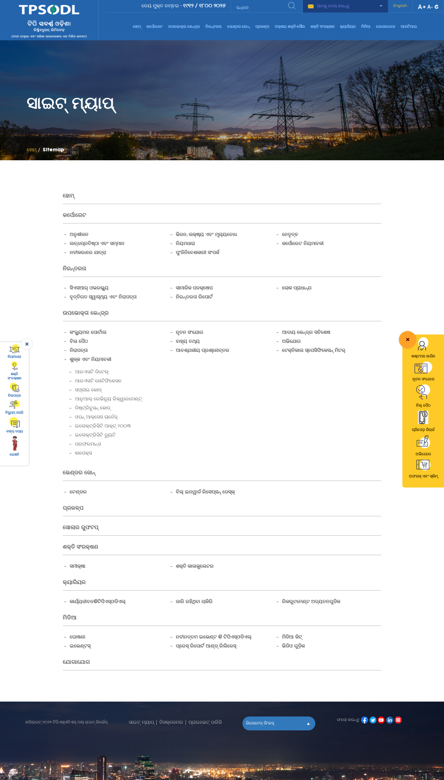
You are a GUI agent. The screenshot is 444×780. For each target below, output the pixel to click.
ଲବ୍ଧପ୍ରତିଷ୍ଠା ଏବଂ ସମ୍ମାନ (97, 243)
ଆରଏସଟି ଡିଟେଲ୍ (92, 372)
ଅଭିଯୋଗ (291, 341)
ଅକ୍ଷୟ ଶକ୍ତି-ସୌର (290, 27)
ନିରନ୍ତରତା (213, 27)
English (400, 6)
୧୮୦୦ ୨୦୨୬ (212, 6)
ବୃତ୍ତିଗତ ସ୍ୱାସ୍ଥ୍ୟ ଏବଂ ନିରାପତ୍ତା (103, 297)
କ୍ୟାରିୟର (348, 27)
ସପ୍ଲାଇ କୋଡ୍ (88, 390)
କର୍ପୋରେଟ (154, 27)
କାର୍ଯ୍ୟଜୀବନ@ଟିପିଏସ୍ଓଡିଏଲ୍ (98, 602)
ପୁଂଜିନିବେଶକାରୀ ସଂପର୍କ (197, 253)
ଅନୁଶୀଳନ (79, 234)
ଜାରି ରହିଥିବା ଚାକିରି (194, 602)
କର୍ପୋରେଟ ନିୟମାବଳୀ (303, 243)
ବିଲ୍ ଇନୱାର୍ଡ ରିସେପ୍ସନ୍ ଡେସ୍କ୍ (205, 492)
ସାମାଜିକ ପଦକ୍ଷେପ (194, 288)
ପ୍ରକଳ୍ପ (262, 27)
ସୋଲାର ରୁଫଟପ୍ (81, 528)
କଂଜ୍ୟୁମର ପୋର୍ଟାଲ (88, 332)
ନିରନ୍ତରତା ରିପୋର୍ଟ (194, 297)
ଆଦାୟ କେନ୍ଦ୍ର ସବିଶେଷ (306, 332)
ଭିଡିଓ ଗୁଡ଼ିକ (293, 646)
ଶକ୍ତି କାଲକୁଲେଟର (195, 566)
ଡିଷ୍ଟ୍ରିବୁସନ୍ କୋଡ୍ (92, 408)
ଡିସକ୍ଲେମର (171, 722)
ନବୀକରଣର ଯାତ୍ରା (88, 253)
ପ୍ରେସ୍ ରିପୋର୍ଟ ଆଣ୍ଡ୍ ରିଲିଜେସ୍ (206, 646)
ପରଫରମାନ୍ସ (88, 444)
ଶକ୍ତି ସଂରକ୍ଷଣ (322, 27)
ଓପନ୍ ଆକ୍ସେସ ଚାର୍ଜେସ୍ (96, 417)
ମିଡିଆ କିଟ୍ (292, 637)
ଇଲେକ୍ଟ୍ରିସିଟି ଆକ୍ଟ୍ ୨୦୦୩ (103, 426)
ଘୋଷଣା (77, 637)
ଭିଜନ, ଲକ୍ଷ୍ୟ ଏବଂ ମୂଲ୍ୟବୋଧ (206, 234)
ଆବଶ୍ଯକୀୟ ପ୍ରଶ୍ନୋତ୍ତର (202, 350)
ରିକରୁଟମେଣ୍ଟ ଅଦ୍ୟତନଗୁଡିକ (311, 602)
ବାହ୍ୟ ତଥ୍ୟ (188, 341)
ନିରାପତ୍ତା (79, 350)
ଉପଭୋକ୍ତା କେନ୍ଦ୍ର (184, 27)
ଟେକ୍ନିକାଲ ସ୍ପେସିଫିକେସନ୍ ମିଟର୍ (313, 350)
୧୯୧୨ (188, 6)
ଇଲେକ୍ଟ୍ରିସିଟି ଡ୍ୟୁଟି (95, 435)
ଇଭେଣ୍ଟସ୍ (80, 646)
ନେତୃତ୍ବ (290, 234)
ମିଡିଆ (365, 27)
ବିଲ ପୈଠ (79, 341)
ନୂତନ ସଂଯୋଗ (189, 332)
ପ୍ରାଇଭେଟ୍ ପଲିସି (205, 722)
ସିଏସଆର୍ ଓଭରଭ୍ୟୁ (89, 288)
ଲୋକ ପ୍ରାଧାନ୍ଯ (296, 288)
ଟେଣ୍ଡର (78, 492)
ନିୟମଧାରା (185, 243)
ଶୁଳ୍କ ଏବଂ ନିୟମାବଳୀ (90, 359)
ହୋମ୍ (137, 27)
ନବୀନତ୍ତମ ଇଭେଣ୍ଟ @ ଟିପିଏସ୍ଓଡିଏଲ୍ (213, 637)
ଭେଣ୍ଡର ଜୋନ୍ (238, 27)
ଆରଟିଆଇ (409, 27)
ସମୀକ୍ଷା (77, 566)
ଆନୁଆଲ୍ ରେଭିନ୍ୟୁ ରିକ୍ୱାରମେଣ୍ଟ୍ (108, 399)
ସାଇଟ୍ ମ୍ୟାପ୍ (141, 722)
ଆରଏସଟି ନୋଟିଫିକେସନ (98, 381)
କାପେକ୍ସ (83, 453)
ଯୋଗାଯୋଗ (385, 27)
